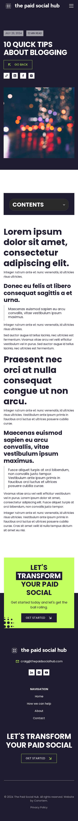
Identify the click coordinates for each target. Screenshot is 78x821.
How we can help (39, 704)
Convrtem (40, 800)
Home (39, 696)
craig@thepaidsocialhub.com (42, 661)
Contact (39, 718)
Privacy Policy (39, 807)
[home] (32, 6)
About (39, 711)
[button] (70, 5)
